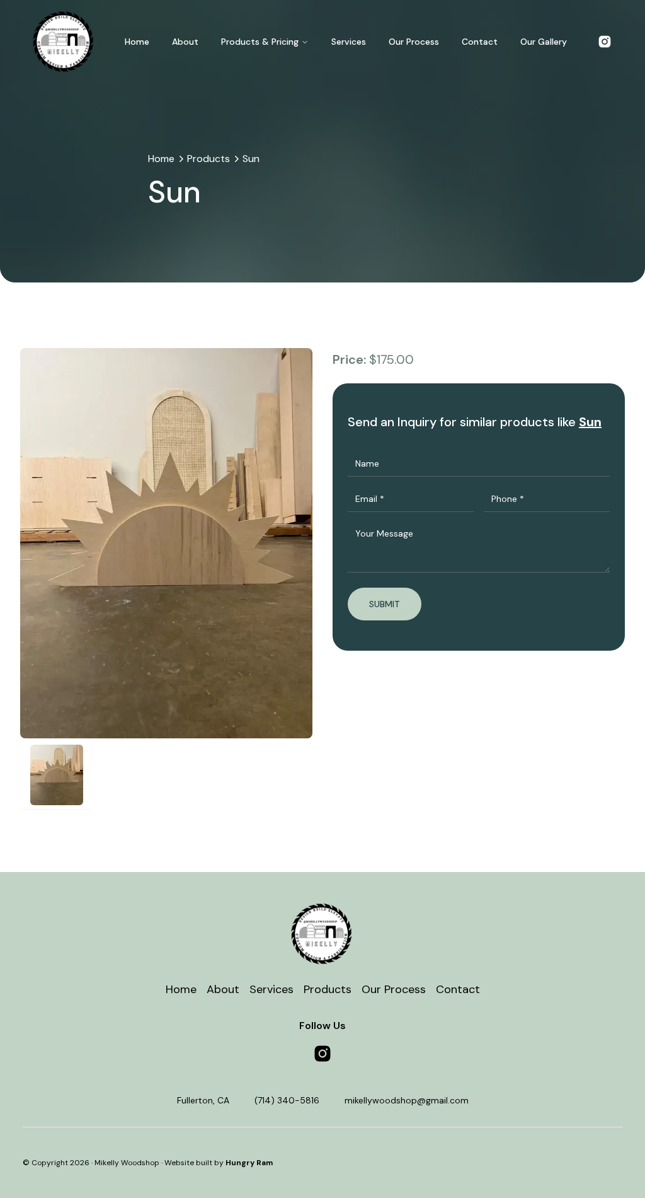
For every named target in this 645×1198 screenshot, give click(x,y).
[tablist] (166, 774)
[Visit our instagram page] (322, 1054)
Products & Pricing (260, 41)
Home (137, 41)
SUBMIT (384, 604)
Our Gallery (543, 41)
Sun (251, 158)
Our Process (414, 41)
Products (208, 158)
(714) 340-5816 (286, 1100)
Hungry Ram (249, 1163)
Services (348, 41)
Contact (480, 41)
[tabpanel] (166, 543)
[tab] (57, 775)
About (185, 41)
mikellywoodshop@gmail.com (407, 1100)
